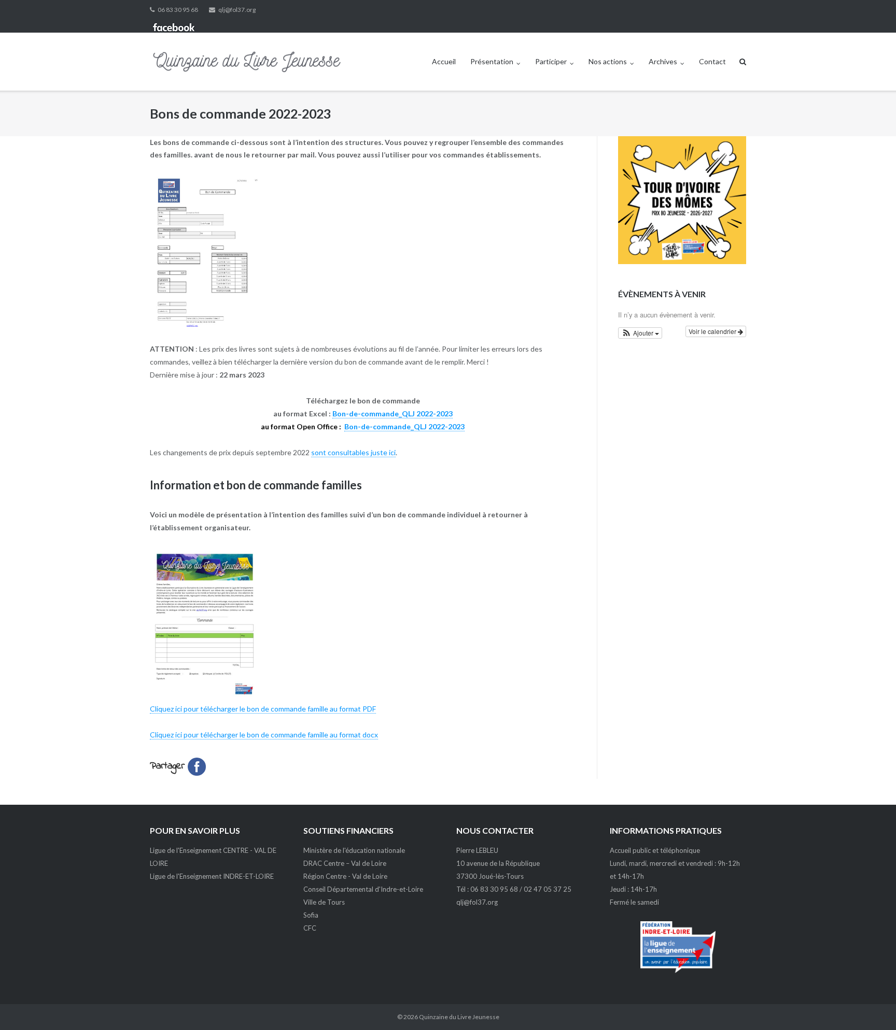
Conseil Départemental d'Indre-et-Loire (363, 889)
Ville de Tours (324, 902)
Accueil (444, 61)
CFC (309, 928)
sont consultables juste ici (353, 452)
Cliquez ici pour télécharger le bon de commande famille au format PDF (263, 708)
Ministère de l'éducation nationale (354, 850)
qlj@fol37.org (237, 9)
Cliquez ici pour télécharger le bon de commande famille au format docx (264, 734)
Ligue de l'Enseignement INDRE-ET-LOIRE (212, 876)
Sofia (310, 915)
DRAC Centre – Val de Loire (344, 863)
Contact (712, 61)
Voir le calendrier (713, 331)
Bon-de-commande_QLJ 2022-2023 (392, 413)
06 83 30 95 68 (178, 9)
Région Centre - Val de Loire (345, 876)
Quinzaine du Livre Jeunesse (459, 1017)
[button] (640, 333)
